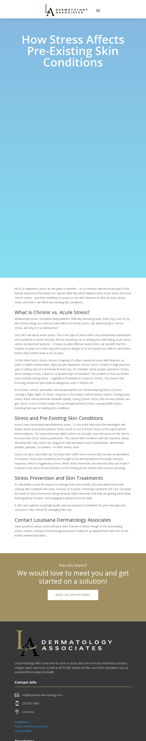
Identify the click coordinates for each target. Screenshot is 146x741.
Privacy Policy (23, 731)
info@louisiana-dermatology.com (42, 695)
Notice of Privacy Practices (31, 726)
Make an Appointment (73, 595)
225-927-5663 (30, 703)
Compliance (22, 722)
